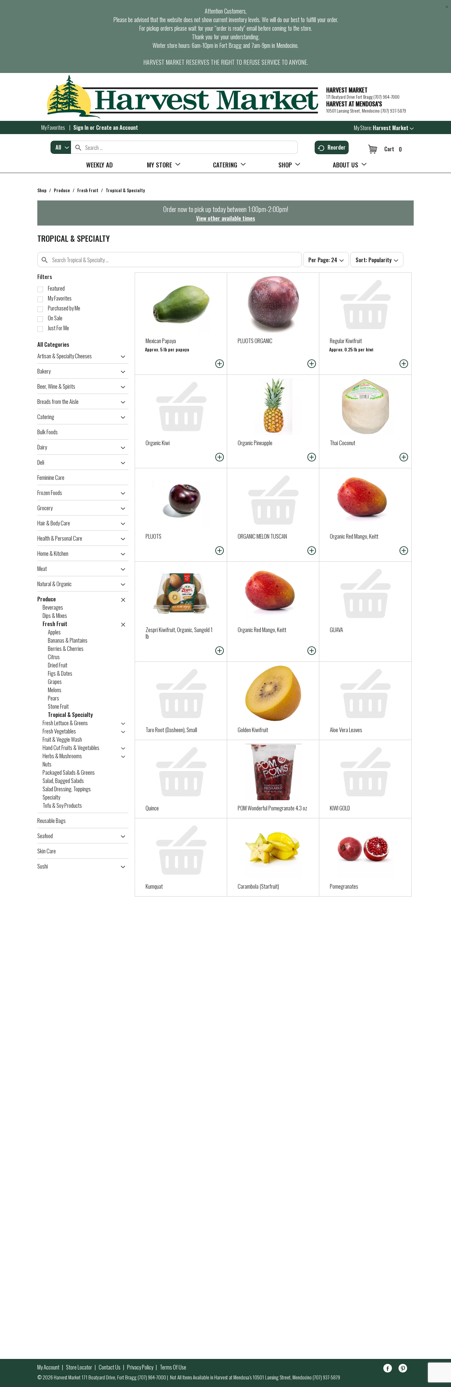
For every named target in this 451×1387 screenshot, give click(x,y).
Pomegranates (344, 886)
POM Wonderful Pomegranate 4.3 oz (272, 808)
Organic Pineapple (255, 443)
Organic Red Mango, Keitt (354, 536)
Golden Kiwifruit (253, 730)
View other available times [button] (225, 218)
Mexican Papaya (161, 341)
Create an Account (117, 127)
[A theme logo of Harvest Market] (178, 97)
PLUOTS (153, 536)
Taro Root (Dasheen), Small (171, 730)
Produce (62, 190)
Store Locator (79, 1367)
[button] (393, 128)
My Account (48, 1367)
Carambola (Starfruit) (258, 886)
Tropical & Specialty (125, 190)
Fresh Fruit (87, 190)
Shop (42, 190)
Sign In (80, 127)
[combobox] (61, 147)
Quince (152, 808)
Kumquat (154, 886)
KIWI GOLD (340, 808)
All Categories (53, 344)
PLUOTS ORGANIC (255, 341)
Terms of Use (173, 1367)
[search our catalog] (78, 147)
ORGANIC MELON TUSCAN (262, 536)
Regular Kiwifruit (346, 341)
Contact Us (110, 1367)
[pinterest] (403, 1369)
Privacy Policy (140, 1367)
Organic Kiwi (158, 443)
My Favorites (53, 127)
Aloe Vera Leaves (346, 730)
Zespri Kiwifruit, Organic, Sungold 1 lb (179, 632)
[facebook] (387, 1369)
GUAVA (336, 629)
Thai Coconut (342, 443)
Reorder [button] (337, 147)
